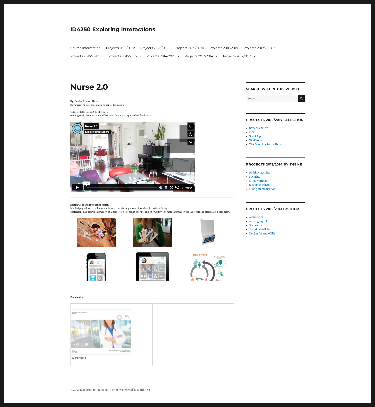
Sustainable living (260, 185)
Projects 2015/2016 (122, 56)
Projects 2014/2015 (160, 56)
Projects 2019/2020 (189, 48)
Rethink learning (259, 172)
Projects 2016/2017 (84, 56)
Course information (85, 48)
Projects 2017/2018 (258, 48)
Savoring (254, 176)
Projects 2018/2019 (224, 48)
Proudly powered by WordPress (131, 390)
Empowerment (258, 180)
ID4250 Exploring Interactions (112, 29)
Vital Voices (256, 140)
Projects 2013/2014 (199, 56)
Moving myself (258, 221)
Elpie (252, 132)
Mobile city (256, 217)
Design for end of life (262, 233)
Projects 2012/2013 (237, 56)
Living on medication (262, 189)
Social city (255, 225)
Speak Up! (255, 136)
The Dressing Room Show (265, 144)
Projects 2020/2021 (154, 48)
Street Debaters (258, 128)
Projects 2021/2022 (120, 48)
